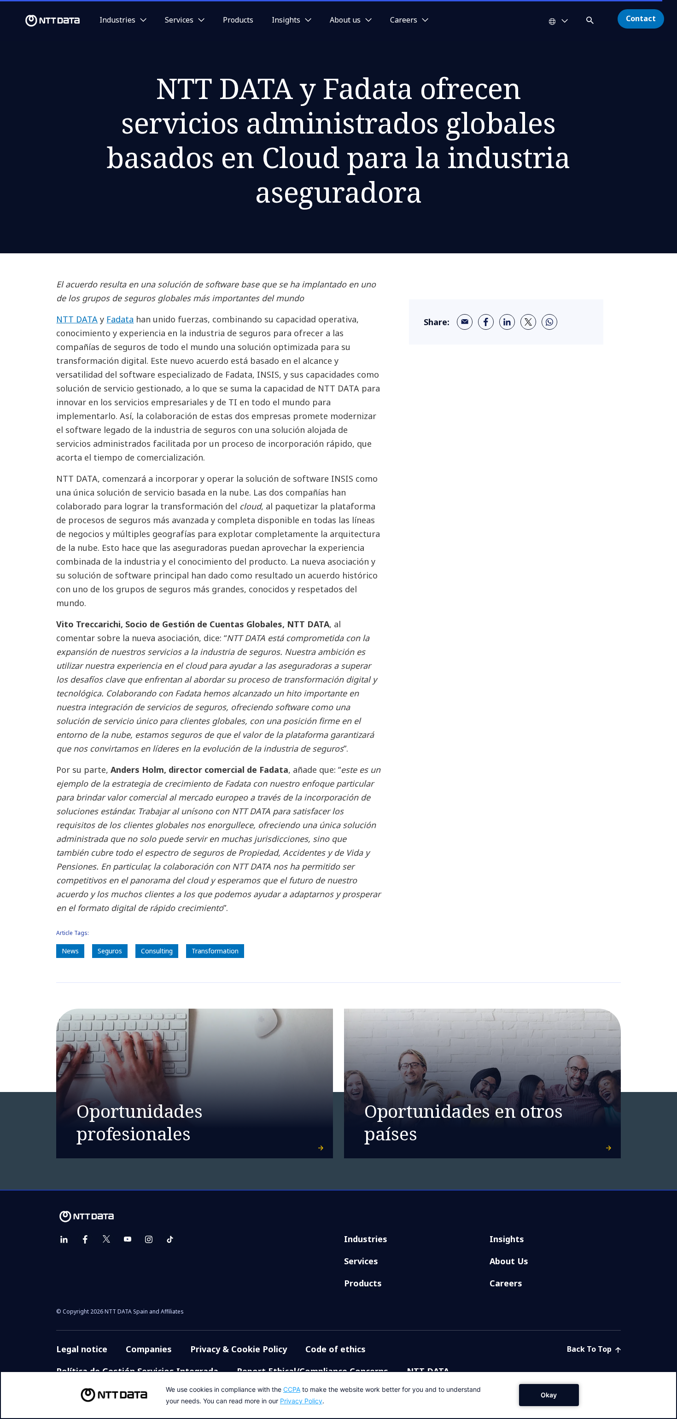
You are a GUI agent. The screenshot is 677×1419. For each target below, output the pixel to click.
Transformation (215, 950)
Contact (641, 18)
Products (238, 20)
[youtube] (127, 1239)
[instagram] (149, 1239)
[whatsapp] (549, 322)
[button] (590, 18)
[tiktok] (170, 1239)
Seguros (110, 950)
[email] (465, 322)
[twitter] (528, 322)
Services (361, 1261)
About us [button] (345, 20)
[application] (338, 1395)
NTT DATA (77, 319)
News (70, 950)
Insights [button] (286, 20)
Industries (365, 1238)
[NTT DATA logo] (41, 20)
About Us (509, 1261)
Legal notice (81, 1349)
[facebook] (486, 322)
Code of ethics (335, 1349)
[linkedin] (507, 322)
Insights (507, 1238)
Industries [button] (117, 20)
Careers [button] (403, 20)
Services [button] (179, 20)
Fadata (120, 319)
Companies (149, 1349)
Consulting (157, 950)
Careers (506, 1283)
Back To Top (590, 1349)
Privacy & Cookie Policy (238, 1349)
